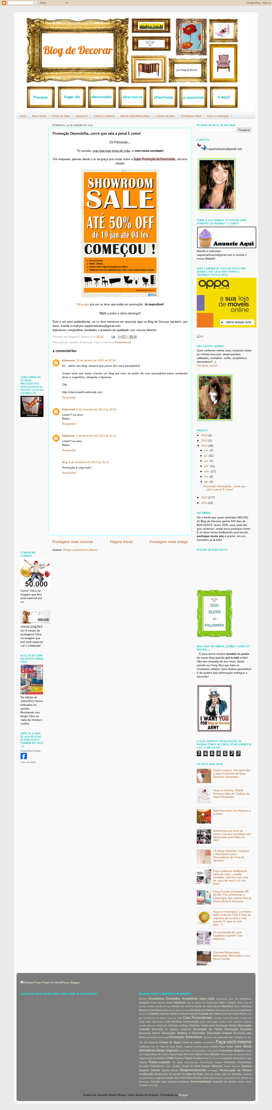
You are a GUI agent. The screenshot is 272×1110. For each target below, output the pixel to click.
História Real (217, 1046)
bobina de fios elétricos (173, 1010)
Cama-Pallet (239, 1013)
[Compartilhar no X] (128, 337)
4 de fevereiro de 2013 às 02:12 (96, 435)
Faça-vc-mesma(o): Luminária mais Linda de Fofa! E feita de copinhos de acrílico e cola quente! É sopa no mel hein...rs (232, 918)
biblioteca (246, 1006)
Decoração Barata (226, 1025)
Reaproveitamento (193, 1070)
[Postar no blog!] (124, 337)
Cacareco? (81, 116)
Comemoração (190, 1021)
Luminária (226, 1050)
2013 (204, 445)
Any (65, 462)
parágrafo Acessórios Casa (236, 1058)
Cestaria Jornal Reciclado (226, 1018)
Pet (173, 1062)
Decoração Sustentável (185, 1037)
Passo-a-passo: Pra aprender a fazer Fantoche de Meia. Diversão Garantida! (231, 773)
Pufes (168, 1066)
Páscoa (143, 1062)
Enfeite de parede (191, 1042)
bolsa (187, 1010)
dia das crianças (233, 1037)
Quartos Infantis (149, 1070)
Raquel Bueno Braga (30, 751)
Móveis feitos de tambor (232, 1054)
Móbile (199, 1054)
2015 (204, 435)
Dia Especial (151, 1042)
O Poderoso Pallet (191, 116)
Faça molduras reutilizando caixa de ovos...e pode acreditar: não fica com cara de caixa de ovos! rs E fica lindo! (230, 877)
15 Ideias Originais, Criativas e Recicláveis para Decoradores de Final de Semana (231, 855)
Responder (69, 397)
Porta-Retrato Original (211, 1062)
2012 (204, 497)
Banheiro (227, 1006)
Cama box (226, 1013)
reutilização (146, 1074)
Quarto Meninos (232, 1066)
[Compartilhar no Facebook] (131, 337)
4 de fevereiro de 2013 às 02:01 (96, 409)
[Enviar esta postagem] (113, 336)
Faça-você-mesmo (233, 1041)
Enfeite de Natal (169, 1042)
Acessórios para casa (198, 998)
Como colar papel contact (213, 1022)
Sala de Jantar (212, 1074)
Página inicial (121, 542)
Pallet (170, 1058)
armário (151, 1006)
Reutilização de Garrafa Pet (169, 1074)
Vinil (155, 1085)
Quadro (176, 1066)
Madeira (239, 1050)
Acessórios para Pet (227, 999)
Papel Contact (194, 1058)
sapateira (247, 1074)
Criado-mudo (208, 1025)
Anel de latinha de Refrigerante (202, 1002)
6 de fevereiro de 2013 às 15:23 (89, 462)
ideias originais (167, 1050)
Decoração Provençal (157, 1037)
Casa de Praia (175, 1018)
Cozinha (194, 1025)
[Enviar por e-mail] (120, 337)
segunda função (164, 1078)
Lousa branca (213, 1050)
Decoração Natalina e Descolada (183, 1033)
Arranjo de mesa (203, 1006)
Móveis (214, 1054)
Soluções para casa (203, 1078)
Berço (237, 1006)
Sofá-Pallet (186, 1078)
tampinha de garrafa (224, 1081)
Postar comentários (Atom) (80, 549)
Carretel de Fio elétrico (155, 1018)
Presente (144, 1066)
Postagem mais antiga (169, 542)
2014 (204, 440)
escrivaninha (209, 1042)
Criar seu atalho (28, 762)
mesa (148, 1054)
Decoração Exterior (149, 1033)
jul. (206, 455)
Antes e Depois (227, 1002)
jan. (207, 481)
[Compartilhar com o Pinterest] (135, 337)
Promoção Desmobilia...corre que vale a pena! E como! (225, 488)
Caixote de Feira (165, 116)
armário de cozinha (182, 1006)
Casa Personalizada (197, 1017)
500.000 (143, 999)
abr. (207, 466)
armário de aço (163, 1006)
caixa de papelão (189, 1013)
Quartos (246, 1066)
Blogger (183, 1094)
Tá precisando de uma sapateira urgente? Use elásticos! (228, 935)
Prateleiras (230, 1062)
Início (23, 116)
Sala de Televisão (232, 1074)
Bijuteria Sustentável (150, 1010)
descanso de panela (213, 1037)
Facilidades (144, 1046)
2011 (204, 502)
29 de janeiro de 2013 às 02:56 (96, 360)
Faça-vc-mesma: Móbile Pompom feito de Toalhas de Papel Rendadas (231, 793)
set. (207, 450)
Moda (206, 1054)
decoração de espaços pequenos (171, 1029)
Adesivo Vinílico (165, 1002)
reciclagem (212, 1070)
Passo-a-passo (159, 1062)
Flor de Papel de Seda (163, 1046)
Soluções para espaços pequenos (170, 1081)
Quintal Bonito (170, 1070)
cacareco (143, 1014)
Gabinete (188, 1046)
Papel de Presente (212, 1058)
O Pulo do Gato (61, 116)
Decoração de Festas (208, 1029)
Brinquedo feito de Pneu (226, 1010)
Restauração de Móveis (235, 1070)
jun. (207, 460)
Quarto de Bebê (191, 1066)
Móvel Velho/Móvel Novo (135, 116)
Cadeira (154, 1013)
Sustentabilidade (201, 1081)
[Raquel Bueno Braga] (24, 758)
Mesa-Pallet (176, 1054)
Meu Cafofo (39, 116)
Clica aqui (82, 304)
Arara (240, 1002)
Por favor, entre (206, 365)
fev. (206, 476)
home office (234, 1046)
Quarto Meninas (212, 1066)
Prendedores (244, 1062)
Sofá (176, 1078)
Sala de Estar (195, 1074)
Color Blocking (173, 1021)
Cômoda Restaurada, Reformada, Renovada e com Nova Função (231, 955)
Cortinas (183, 1025)
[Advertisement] (32, 182)
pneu (180, 1062)
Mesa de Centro (160, 1054)
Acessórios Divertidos (164, 998)
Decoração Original (219, 1033)
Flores (179, 1046)
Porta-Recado (191, 1062)
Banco (217, 1006)
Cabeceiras (245, 1010)
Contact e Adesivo (104, 116)
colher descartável (154, 1022)
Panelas (179, 1058)
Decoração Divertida (238, 1029)
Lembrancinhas (198, 1050)
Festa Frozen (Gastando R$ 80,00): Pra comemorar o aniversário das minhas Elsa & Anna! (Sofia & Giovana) (232, 896)
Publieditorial (123, 342)
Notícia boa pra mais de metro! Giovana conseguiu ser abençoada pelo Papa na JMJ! (232, 835)
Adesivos (179, 1002)
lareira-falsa (184, 1050)
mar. (207, 471)
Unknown (68, 360)
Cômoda (173, 1025)
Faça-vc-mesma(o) (218, 116)
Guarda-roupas (201, 1046)
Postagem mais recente (72, 542)
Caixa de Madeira (169, 1013)
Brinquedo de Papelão (202, 1010)
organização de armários (152, 1058)
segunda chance (147, 1078)
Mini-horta (189, 1054)
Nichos (248, 1054)
